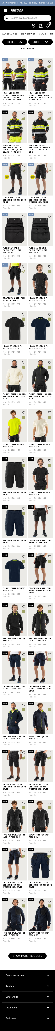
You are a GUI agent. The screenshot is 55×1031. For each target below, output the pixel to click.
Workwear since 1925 (14, 3)
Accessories (9, 33)
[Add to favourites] (23, 61)
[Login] (40, 25)
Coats (42, 33)
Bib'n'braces (28, 33)
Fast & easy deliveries (36, 3)
